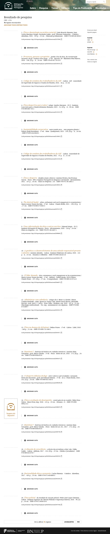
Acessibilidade (102, 531)
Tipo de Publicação (82, 8)
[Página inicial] (14, 5)
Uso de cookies (75, 531)
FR (32, 1)
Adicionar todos (10, 25)
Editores (65, 8)
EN (30, 1)
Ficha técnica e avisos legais (89, 531)
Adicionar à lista (32, 48)
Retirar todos (22, 25)
